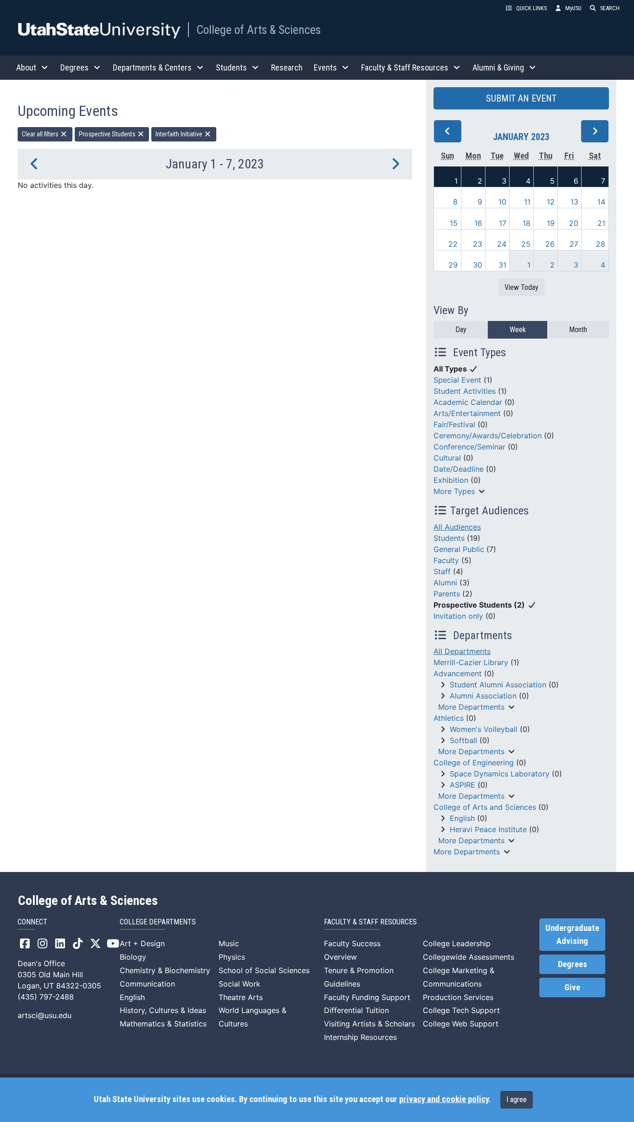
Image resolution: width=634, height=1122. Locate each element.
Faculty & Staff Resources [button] (404, 67)
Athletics (448, 718)
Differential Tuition (356, 1010)
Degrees (572, 964)
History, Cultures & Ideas (163, 1010)
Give (572, 987)
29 (453, 264)
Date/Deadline (458, 469)
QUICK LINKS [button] (531, 8)
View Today (521, 287)
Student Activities (464, 391)
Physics (232, 957)
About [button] (26, 67)
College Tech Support (461, 1010)
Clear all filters (41, 134)
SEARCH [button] (610, 8)
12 (551, 201)
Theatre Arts (241, 997)
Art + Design (142, 943)
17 (502, 223)
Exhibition (450, 480)
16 (478, 223)
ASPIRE (462, 784)
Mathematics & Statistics (163, 1023)
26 (550, 244)
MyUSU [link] (573, 8)
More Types (454, 491)
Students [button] (231, 67)
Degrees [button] (74, 67)
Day (460, 329)
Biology (133, 957)
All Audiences (457, 527)
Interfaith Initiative (179, 134)
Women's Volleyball (484, 729)
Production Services (458, 997)
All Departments (462, 651)
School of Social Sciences (264, 970)
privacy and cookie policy (443, 1099)
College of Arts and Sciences (484, 807)
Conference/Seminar (469, 446)
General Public (458, 549)
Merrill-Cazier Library (470, 662)
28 (600, 244)
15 (454, 223)
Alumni (445, 582)
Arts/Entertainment (467, 413)
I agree (516, 1099)
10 (502, 201)
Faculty (446, 560)
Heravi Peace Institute (488, 829)
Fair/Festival (454, 424)
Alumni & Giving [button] (498, 67)
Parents (446, 593)
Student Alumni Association (498, 684)
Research (287, 67)
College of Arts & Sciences (258, 30)
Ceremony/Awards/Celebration (487, 435)
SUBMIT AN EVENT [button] (521, 98)
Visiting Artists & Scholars (369, 1023)
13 (574, 201)
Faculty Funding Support (367, 997)
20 (573, 223)
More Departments (471, 707)
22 (453, 244)
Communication (147, 983)
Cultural (447, 457)
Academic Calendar (467, 402)
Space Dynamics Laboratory (500, 773)
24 (501, 244)
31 (502, 264)
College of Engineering (473, 762)
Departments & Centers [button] (152, 67)
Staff (442, 571)
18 (526, 223)
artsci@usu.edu (44, 1015)
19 (551, 223)
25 (525, 244)
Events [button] (325, 67)
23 (477, 244)
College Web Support (460, 1023)
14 (601, 201)
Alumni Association (483, 695)
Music (229, 943)
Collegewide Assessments (468, 957)
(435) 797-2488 (46, 996)
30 (477, 264)
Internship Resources (360, 1037)
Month (578, 329)
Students (449, 538)
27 (573, 244)
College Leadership (457, 943)
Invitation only (458, 616)
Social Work (239, 983)
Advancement (457, 673)
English (462, 818)
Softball (463, 740)
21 (601, 223)
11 (527, 201)
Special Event (457, 380)
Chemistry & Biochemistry (165, 970)
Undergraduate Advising (572, 934)
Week (518, 329)
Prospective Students (108, 134)
